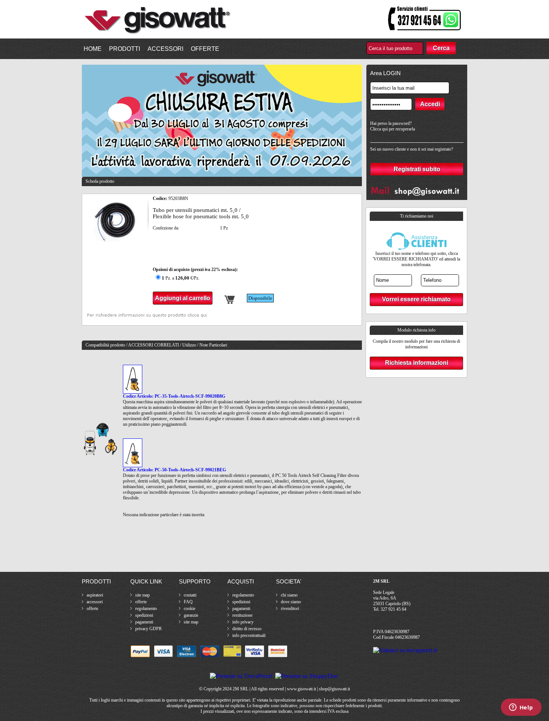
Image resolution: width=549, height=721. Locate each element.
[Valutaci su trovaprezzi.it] (405, 650)
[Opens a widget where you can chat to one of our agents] (521, 708)
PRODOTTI (124, 49)
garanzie (191, 615)
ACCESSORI (165, 49)
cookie (189, 608)
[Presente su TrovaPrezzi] (241, 676)
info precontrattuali (249, 635)
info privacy (243, 622)
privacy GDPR (148, 628)
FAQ (188, 601)
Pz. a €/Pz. (180, 278)
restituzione (242, 615)
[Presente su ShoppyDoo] (306, 676)
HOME (93, 49)
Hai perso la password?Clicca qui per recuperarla (392, 126)
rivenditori (290, 608)
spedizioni (144, 615)
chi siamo (289, 595)
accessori (95, 601)
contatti (190, 595)
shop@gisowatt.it (334, 688)
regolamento (146, 608)
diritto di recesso (246, 628)
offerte (92, 608)
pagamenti (144, 622)
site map (142, 595)
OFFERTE (205, 49)
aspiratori (95, 595)
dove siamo (291, 601)
